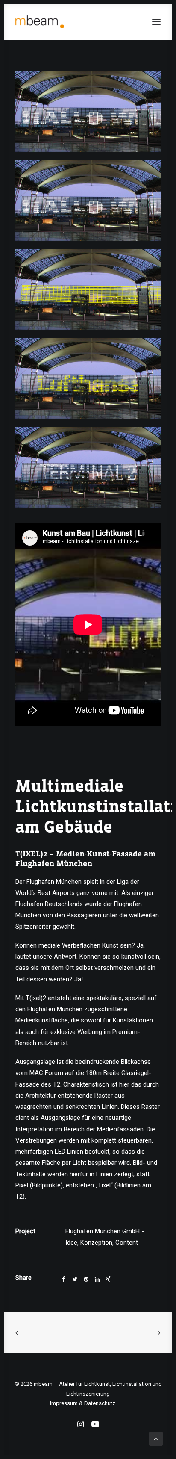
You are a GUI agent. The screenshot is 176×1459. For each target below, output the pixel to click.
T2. (57, 1084)
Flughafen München (54, 882)
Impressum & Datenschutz (82, 1403)
